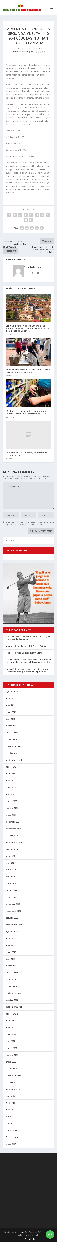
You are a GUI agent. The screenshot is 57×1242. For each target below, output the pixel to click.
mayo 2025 (11, 787)
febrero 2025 (12, 808)
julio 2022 (10, 1020)
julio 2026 (10, 698)
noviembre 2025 (13, 746)
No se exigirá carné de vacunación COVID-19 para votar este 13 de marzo (28, 370)
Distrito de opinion (20, 51)
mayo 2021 (11, 1116)
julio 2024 (10, 856)
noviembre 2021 (13, 1075)
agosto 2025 (12, 767)
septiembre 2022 (14, 1007)
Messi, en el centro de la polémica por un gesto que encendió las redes (28, 637)
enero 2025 (11, 815)
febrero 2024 (12, 890)
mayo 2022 (11, 1034)
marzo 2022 (11, 1048)
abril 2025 (10, 794)
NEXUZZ (20, 1232)
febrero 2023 (12, 972)
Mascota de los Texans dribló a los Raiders (26, 646)
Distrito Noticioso (27, 48)
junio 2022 (10, 1027)
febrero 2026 (12, 732)
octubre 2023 (12, 917)
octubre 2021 (12, 1082)
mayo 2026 (11, 712)
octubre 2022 (12, 1000)
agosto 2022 (12, 1013)
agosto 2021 (12, 1096)
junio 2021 (10, 1109)
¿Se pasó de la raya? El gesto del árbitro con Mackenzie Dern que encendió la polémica (27, 670)
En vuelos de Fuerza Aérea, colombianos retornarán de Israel (26, 453)
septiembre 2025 (14, 760)
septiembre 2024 (14, 842)
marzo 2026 (11, 725)
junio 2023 (10, 945)
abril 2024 (10, 876)
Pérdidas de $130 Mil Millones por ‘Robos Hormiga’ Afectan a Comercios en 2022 (26, 412)
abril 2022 (10, 1041)
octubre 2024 (12, 835)
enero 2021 (11, 1144)
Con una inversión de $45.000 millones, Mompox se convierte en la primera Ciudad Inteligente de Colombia (28, 328)
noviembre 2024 (13, 828)
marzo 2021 (11, 1130)
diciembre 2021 (13, 1068)
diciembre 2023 (13, 904)
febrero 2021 (12, 1137)
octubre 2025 (12, 753)
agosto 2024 (12, 849)
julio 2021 (10, 1103)
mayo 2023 (11, 952)
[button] (50, 1234)
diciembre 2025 (13, 739)
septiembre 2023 (14, 924)
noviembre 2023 (13, 911)
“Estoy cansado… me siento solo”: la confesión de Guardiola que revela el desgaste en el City (28, 661)
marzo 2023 (11, 965)
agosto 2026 (12, 691)
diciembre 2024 (13, 821)
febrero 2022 (12, 1055)
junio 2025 (10, 780)
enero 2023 (11, 979)
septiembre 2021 (14, 1089)
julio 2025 (10, 773)
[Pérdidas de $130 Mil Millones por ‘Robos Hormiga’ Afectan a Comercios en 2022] (28, 393)
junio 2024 (10, 863)
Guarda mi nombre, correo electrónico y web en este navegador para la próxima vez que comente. (28, 523)
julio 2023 (10, 938)
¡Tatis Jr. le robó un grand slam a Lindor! (25, 653)
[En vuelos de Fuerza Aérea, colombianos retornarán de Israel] (28, 434)
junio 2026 (10, 705)
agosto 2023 (12, 931)
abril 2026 (10, 719)
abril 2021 (10, 1123)
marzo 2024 (11, 883)
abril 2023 (10, 959)
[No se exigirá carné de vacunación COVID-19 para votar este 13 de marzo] (28, 352)
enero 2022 (11, 1061)
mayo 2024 (11, 869)
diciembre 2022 (13, 986)
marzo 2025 (11, 801)
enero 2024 (11, 897)
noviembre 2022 (13, 993)
